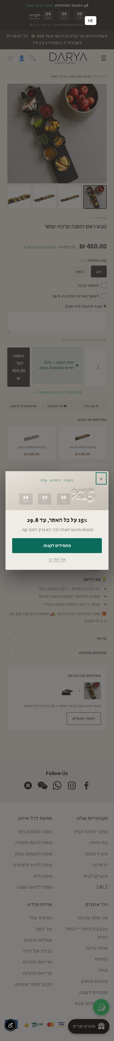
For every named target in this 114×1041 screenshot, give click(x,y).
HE (90, 20)
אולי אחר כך (57, 559)
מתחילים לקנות (57, 545)
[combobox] (90, 20)
